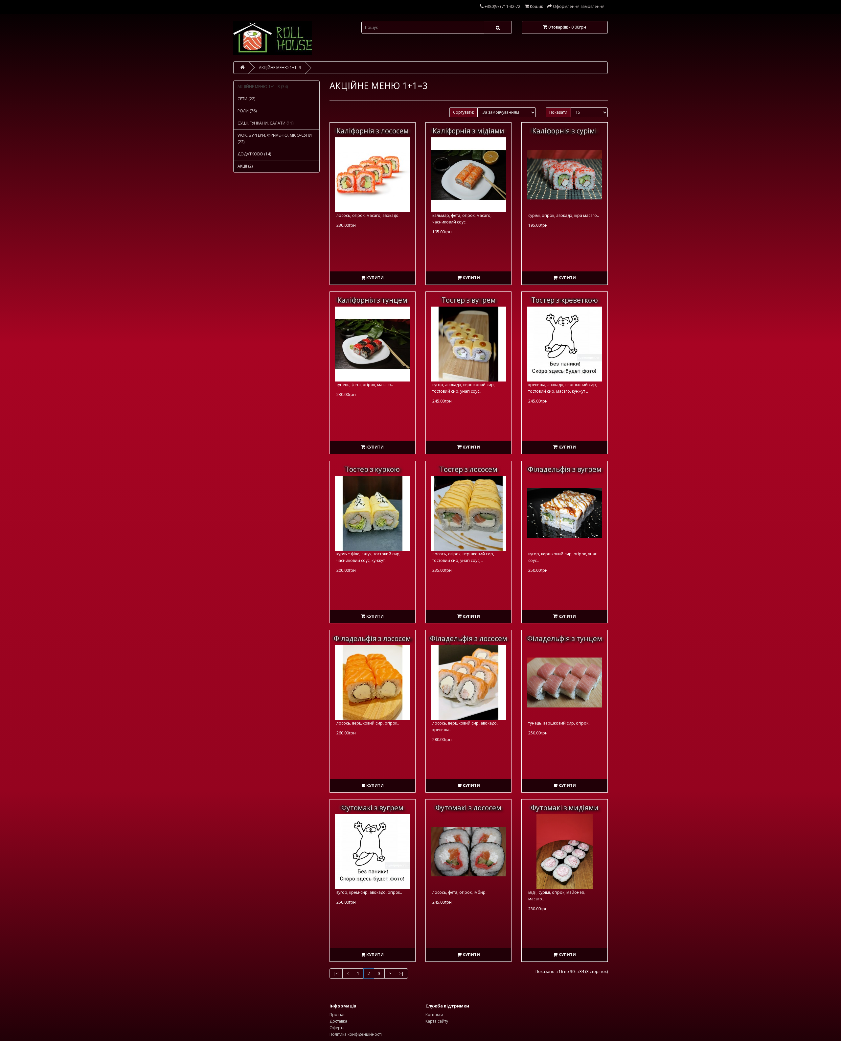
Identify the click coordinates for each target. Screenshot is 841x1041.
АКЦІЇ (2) (245, 166)
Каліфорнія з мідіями (468, 130)
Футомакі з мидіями (565, 807)
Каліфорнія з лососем (372, 130)
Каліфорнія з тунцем (372, 300)
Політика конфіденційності (356, 1034)
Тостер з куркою (372, 469)
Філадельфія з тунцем (564, 638)
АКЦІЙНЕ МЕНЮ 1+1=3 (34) (263, 86)
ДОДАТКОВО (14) (254, 154)
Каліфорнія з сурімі (564, 130)
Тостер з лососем (468, 469)
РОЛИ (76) (247, 111)
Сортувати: (463, 112)
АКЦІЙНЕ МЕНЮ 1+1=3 (280, 67)
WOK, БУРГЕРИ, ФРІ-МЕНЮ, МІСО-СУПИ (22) (275, 138)
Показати (558, 112)
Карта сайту (436, 1021)
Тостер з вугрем (469, 300)
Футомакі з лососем (468, 807)
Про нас (337, 1014)
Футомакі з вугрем (372, 807)
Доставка (338, 1021)
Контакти (434, 1014)
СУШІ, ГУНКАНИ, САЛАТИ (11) (265, 123)
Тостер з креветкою (564, 300)
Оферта (337, 1027)
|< (336, 973)
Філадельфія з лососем (372, 638)
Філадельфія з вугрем (565, 469)
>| (401, 973)
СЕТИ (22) (246, 99)
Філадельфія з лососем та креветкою (468, 642)
